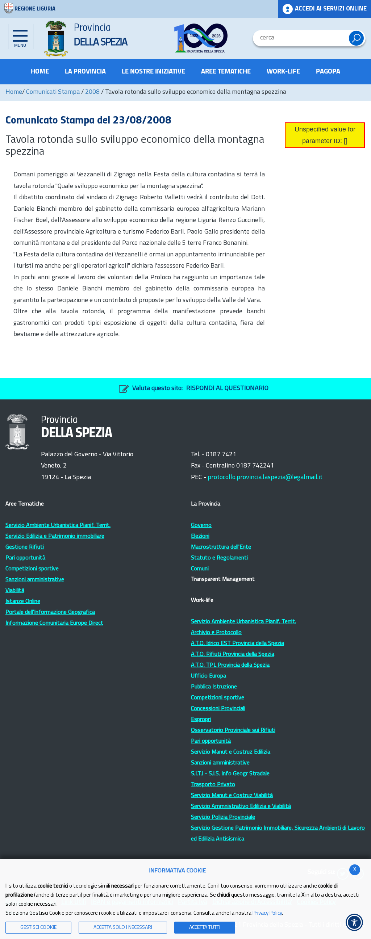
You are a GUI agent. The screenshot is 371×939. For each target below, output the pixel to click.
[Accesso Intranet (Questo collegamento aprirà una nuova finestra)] (287, 9)
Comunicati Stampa (53, 92)
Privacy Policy (267, 913)
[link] (201, 38)
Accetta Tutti (204, 927)
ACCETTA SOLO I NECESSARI (122, 927)
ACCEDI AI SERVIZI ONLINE (331, 9)
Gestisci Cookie (38, 927)
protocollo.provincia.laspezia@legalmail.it (265, 477)
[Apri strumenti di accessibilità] (354, 922)
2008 (92, 92)
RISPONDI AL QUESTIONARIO (227, 388)
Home (13, 92)
